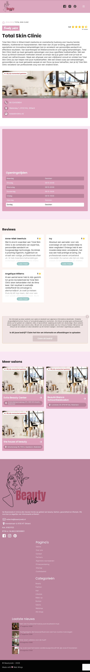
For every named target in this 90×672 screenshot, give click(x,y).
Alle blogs (39, 612)
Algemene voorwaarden (45, 561)
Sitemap (39, 568)
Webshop (39, 608)
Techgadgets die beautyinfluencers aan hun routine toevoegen (46, 632)
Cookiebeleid (41, 571)
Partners (39, 557)
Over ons (39, 550)
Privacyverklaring (42, 564)
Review (38, 601)
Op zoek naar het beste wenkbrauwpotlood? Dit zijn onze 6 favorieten (48, 648)
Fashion (39, 587)
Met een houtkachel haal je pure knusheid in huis (39, 624)
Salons (38, 547)
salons (10, 22)
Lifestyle (39, 594)
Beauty (38, 583)
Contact (39, 554)
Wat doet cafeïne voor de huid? (33, 640)
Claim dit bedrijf (45, 338)
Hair (37, 591)
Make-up (39, 598)
